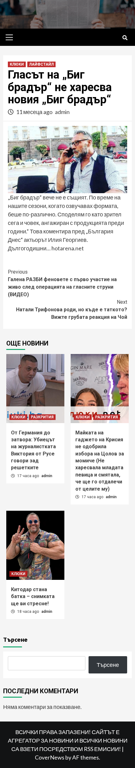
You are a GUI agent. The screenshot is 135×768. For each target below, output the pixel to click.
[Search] (125, 38)
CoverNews (49, 757)
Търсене (15, 639)
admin (62, 111)
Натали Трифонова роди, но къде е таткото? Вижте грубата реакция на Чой (71, 309)
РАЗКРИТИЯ (42, 417)
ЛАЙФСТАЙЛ (41, 64)
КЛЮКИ (17, 64)
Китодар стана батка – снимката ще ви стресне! (33, 596)
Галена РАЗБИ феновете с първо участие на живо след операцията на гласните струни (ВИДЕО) (62, 283)
